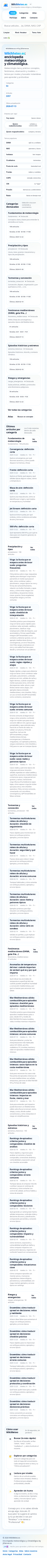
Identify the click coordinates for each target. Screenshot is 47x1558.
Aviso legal (7, 1554)
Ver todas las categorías (20, 409)
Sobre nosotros (31, 1551)
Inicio (13, 13)
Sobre (23, 18)
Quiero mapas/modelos (23, 132)
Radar (23, 195)
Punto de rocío (23, 166)
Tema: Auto (36, 32)
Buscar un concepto (25, 417)
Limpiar (7, 32)
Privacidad (17, 1554)
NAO (23, 149)
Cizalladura (23, 160)
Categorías (23, 13)
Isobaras (23, 154)
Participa (13, 18)
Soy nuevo (23, 118)
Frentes (23, 172)
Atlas (34, 13)
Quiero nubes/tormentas (23, 125)
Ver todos (34, 440)
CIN (23, 184)
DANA (23, 143)
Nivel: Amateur (21, 32)
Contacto (33, 18)
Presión (23, 190)
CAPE (23, 178)
